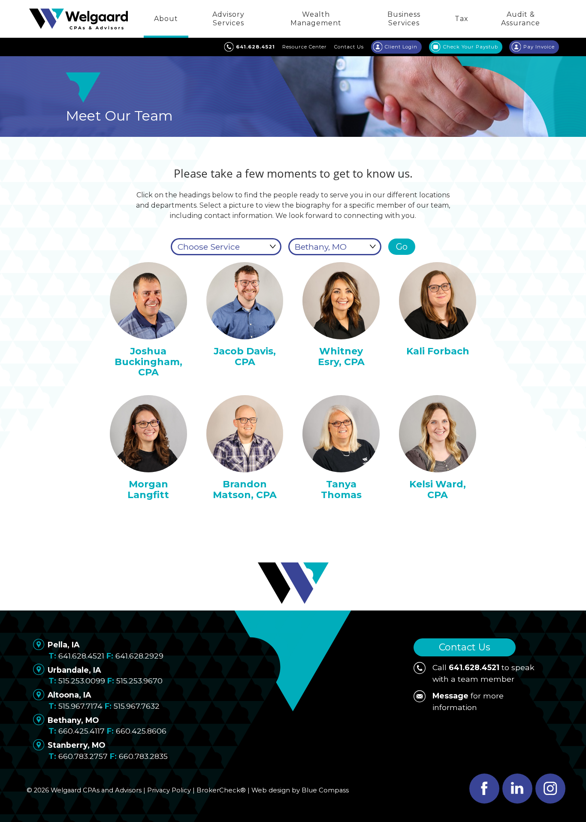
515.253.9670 (139, 680)
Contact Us (464, 647)
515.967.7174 (80, 705)
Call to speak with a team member (483, 673)
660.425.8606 (141, 730)
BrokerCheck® (221, 790)
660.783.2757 (83, 756)
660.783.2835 (143, 756)
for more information (468, 701)
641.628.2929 (139, 655)
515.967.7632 (137, 705)
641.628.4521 (81, 655)
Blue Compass (325, 790)
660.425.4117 (81, 730)
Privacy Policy (169, 790)
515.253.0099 (81, 680)
